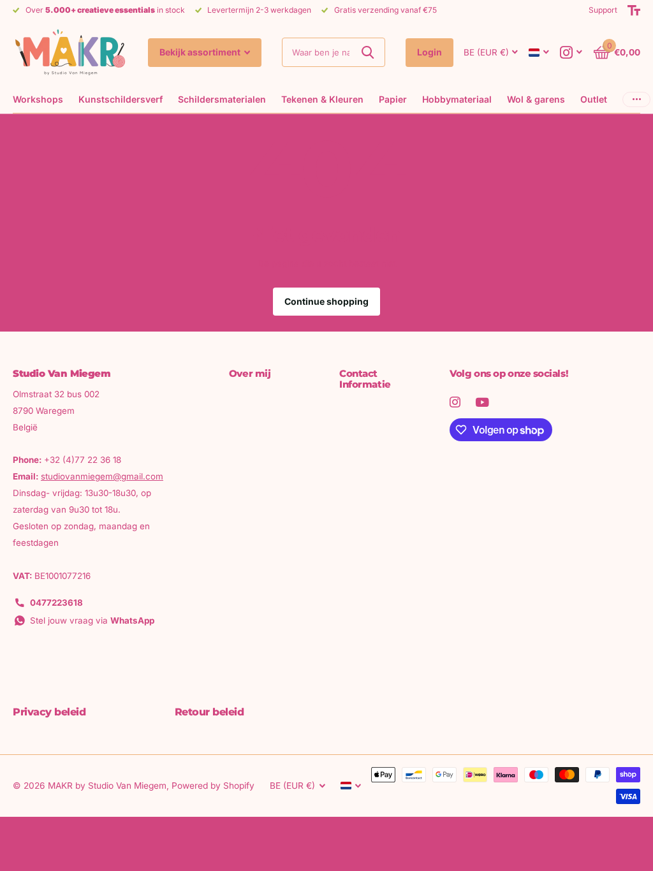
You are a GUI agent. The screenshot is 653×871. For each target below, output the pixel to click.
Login (429, 52)
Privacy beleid (49, 712)
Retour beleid (209, 712)
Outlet (593, 99)
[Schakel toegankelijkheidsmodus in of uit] (633, 10)
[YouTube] (482, 402)
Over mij (249, 373)
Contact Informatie (365, 378)
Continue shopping (326, 301)
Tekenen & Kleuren (322, 99)
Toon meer (636, 99)
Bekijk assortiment (200, 52)
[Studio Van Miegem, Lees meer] (571, 52)
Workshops (38, 99)
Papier (393, 99)
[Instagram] (455, 402)
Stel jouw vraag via (92, 620)
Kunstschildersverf (120, 99)
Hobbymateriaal (457, 99)
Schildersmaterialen (222, 99)
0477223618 (56, 602)
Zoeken (367, 52)
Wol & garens (536, 99)
